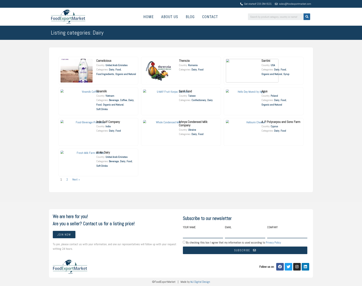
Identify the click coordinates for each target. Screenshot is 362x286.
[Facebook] (280, 267)
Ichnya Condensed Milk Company (193, 123)
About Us (169, 17)
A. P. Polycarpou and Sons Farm (281, 121)
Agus (265, 91)
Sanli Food (185, 91)
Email (228, 227)
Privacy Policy (273, 242)
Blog (190, 17)
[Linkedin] (305, 267)
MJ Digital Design (200, 282)
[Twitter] (288, 267)
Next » (76, 179)
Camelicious (104, 60)
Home (148, 17)
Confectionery (199, 100)
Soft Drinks (102, 109)
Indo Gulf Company (108, 121)
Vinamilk (101, 91)
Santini (266, 60)
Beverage (114, 100)
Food (118, 69)
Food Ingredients (105, 74)
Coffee (123, 100)
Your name (189, 227)
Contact (210, 17)
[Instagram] (297, 267)
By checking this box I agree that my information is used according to (233, 242)
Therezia (184, 60)
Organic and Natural (125, 74)
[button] (64, 234)
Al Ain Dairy (103, 152)
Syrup (286, 74)
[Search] (307, 16)
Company (272, 227)
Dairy (111, 69)
